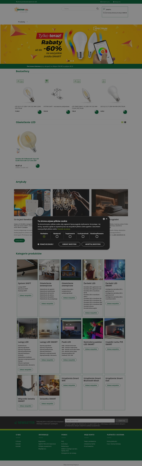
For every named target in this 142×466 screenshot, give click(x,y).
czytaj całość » (19, 240)
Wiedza (34, 224)
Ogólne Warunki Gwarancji (47, 444)
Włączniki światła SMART (21, 226)
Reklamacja (65, 446)
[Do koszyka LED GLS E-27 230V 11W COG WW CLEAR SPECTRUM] (40, 112)
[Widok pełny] (125, 122)
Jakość (38, 224)
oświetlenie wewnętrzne (42, 226)
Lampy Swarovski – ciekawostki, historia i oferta (68, 220)
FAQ (62, 441)
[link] (71, 44)
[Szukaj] (97, 9)
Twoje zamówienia (90, 441)
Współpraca (42, 449)
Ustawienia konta (89, 444)
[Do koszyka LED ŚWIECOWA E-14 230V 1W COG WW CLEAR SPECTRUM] (97, 112)
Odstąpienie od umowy (68, 453)
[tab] (68, 61)
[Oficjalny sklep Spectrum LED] (21, 10)
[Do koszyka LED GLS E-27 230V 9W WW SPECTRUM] (125, 112)
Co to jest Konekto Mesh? (26, 219)
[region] (71, 44)
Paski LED (105, 226)
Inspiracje (78, 224)
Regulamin (41, 441)
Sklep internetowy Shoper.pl (71, 465)
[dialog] (3, 463)
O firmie (18, 441)
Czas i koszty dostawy (114, 444)
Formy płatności (112, 441)
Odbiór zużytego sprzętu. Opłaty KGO (69, 450)
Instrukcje (64, 444)
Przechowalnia (88, 446)
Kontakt (18, 444)
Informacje (31, 226)
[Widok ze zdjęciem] (122, 122)
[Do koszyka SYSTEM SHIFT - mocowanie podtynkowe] (68, 112)
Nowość (43, 224)
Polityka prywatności (45, 446)
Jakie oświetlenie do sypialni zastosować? (105, 220)
